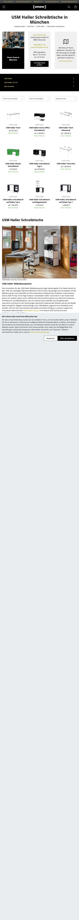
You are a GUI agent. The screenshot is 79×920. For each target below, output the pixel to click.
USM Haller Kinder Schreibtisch (13, 164)
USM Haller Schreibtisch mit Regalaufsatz (39, 200)
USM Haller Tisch (13, 127)
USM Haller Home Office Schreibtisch (39, 129)
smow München (39, 35)
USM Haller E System (31, 310)
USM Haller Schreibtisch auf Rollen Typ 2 (13, 200)
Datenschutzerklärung (39, 332)
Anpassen (50, 338)
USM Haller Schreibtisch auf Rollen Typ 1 (66, 200)
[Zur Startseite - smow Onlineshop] (39, 7)
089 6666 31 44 (39, 45)
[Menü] (4, 6)
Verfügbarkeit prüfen (39, 64)
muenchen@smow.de (39, 47)
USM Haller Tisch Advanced (66, 129)
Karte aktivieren (66, 61)
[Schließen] (76, 2)
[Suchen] (69, 7)
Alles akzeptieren (67, 338)
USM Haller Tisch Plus (66, 163)
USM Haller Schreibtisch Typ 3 (39, 164)
